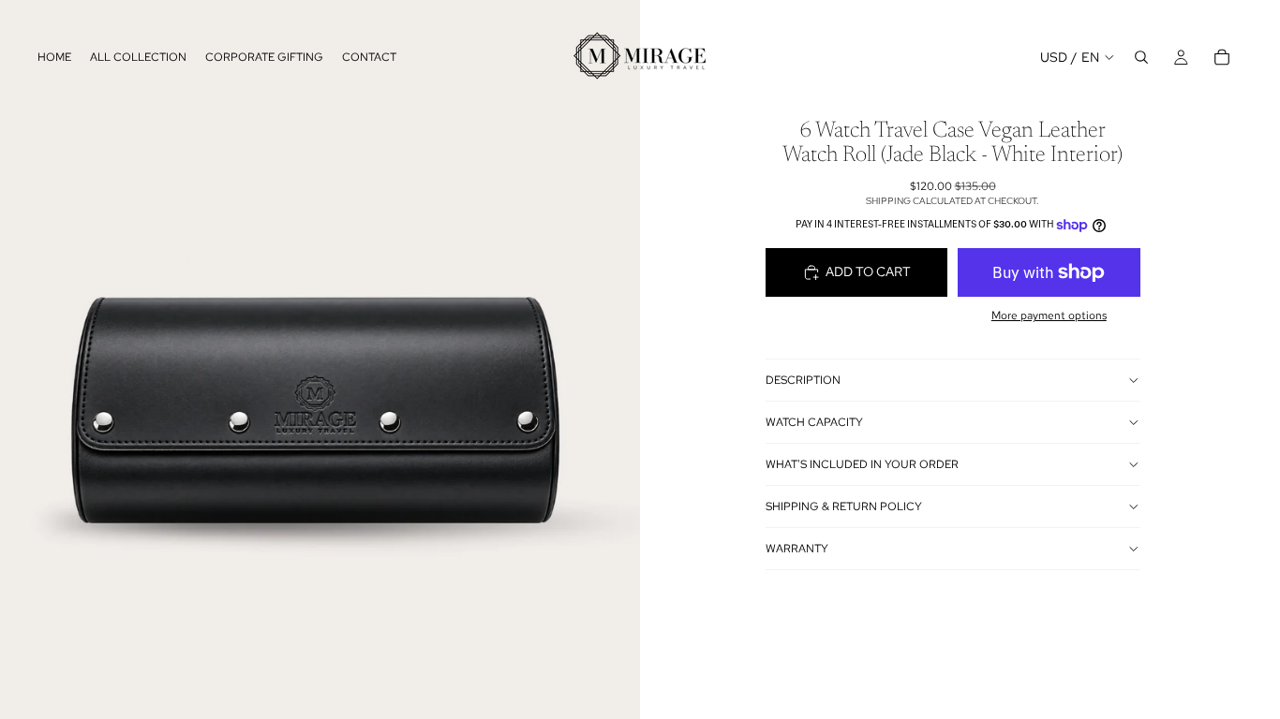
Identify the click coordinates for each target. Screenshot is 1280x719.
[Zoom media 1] (320, 319)
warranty (797, 548)
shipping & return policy (844, 506)
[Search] (1141, 57)
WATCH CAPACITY (814, 422)
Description (803, 380)
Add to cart (868, 271)
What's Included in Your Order (862, 464)
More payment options (1049, 315)
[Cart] (1222, 57)
